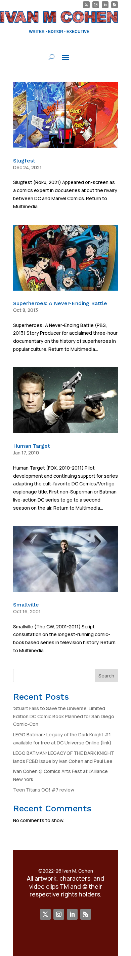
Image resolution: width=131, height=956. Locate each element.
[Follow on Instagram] (95, 4)
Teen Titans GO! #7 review (43, 789)
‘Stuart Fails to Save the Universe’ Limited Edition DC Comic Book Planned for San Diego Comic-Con (63, 716)
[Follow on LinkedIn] (105, 4)
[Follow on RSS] (114, 4)
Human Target (31, 446)
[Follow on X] (86, 4)
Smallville (26, 604)
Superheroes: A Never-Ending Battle (60, 303)
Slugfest (24, 160)
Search (106, 675)
